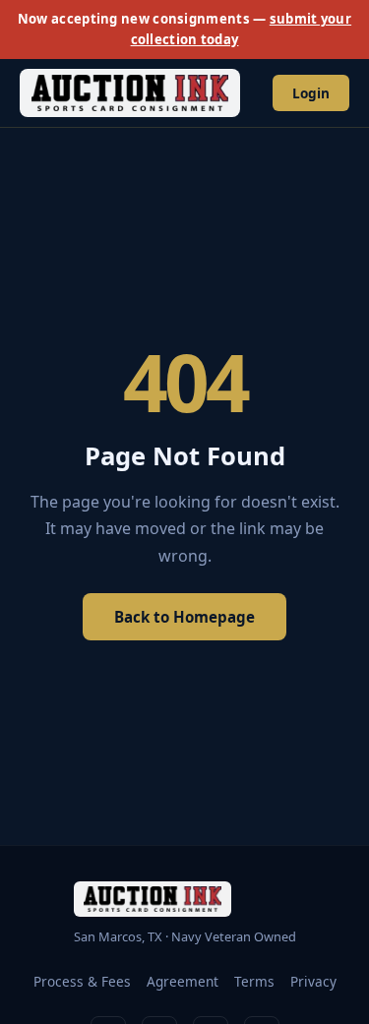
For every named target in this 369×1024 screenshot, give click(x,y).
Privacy (313, 981)
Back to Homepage (184, 617)
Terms (254, 981)
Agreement (182, 981)
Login (311, 93)
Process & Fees (82, 981)
